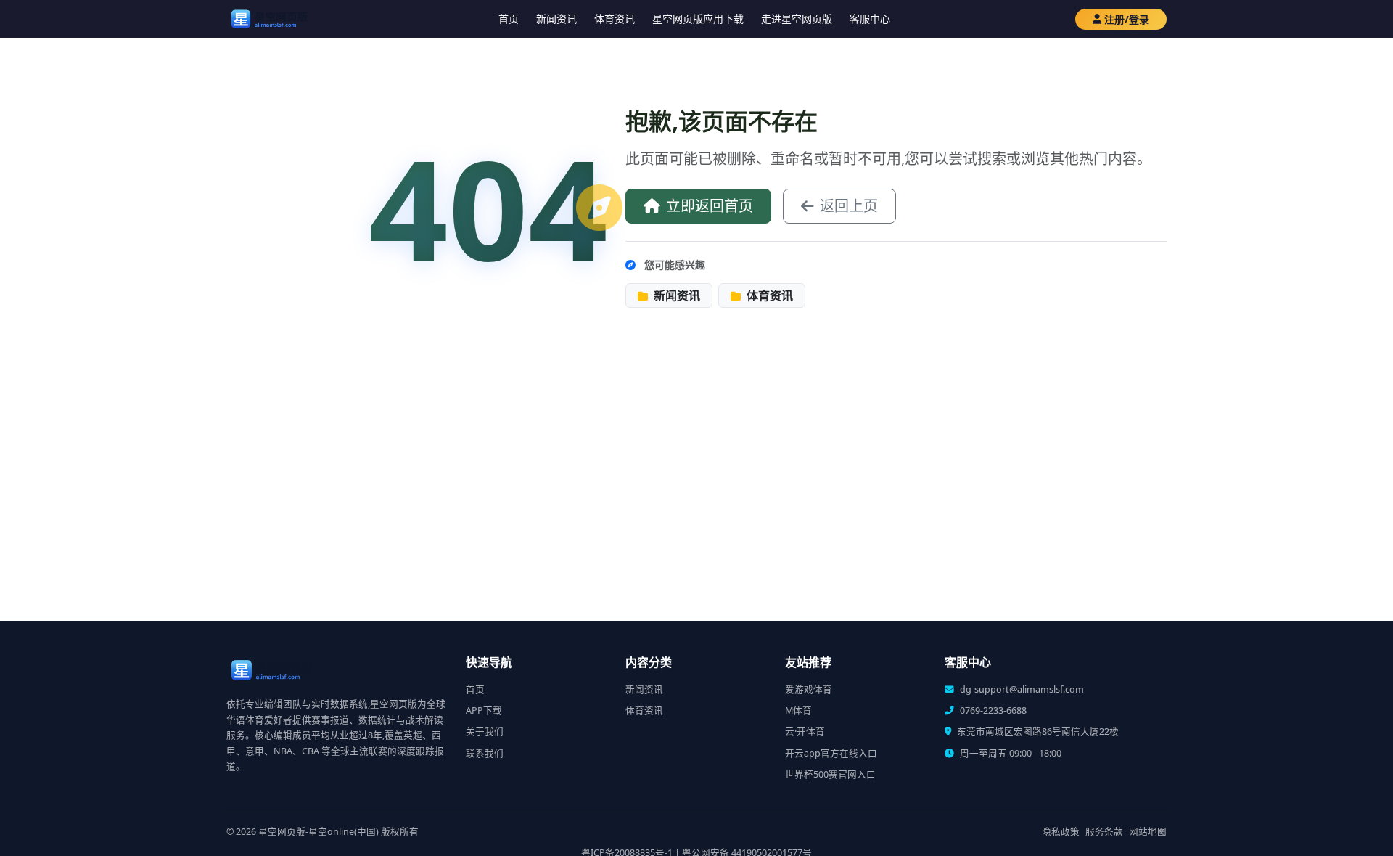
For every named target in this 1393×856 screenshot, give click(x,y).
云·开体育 (805, 731)
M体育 (798, 710)
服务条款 (1104, 832)
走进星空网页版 (796, 18)
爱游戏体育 (808, 689)
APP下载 (484, 710)
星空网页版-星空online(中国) (318, 832)
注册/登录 (1126, 19)
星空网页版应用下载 (698, 18)
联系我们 (485, 753)
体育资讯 (614, 18)
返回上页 (849, 206)
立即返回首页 (709, 206)
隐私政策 (1061, 832)
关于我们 (485, 731)
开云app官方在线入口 (831, 753)
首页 (508, 18)
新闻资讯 (556, 18)
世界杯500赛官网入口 (830, 774)
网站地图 (1148, 832)
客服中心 (870, 18)
